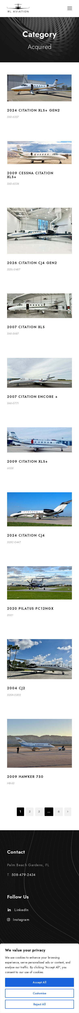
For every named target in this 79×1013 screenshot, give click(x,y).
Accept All (39, 982)
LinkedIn (21, 909)
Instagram (21, 919)
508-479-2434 (24, 874)
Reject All (39, 1004)
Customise (39, 993)
